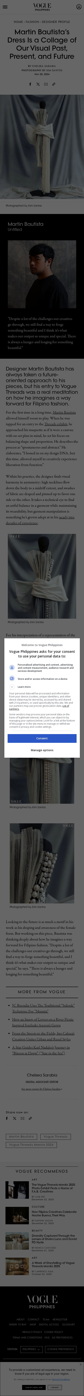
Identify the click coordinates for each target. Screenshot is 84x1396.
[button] (42, 687)
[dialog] (42, 698)
